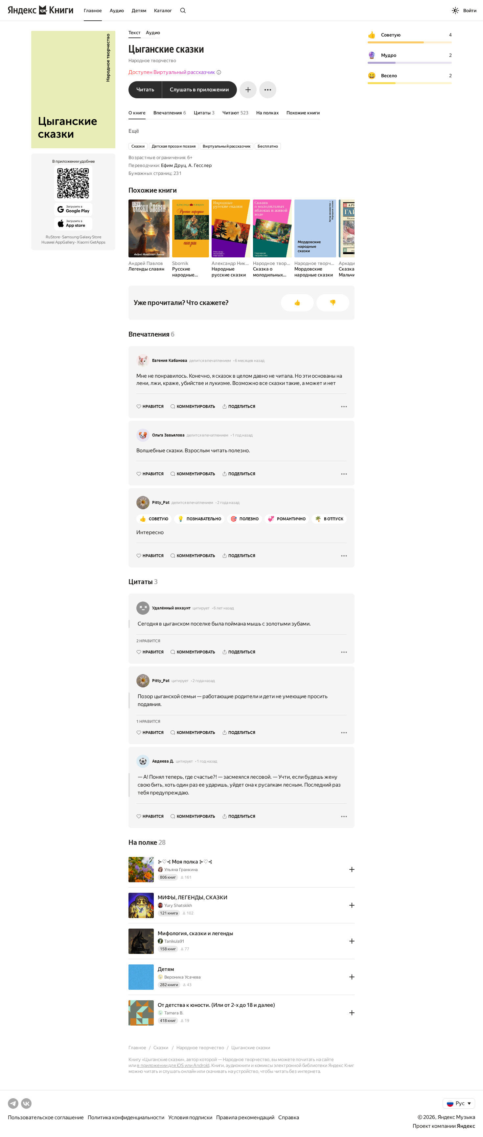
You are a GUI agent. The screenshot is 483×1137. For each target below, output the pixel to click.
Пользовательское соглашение (46, 1117)
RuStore (53, 237)
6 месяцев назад (249, 360)
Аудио (117, 10)
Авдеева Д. (163, 761)
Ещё (133, 131)
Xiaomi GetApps (91, 242)
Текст (134, 32)
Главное (93, 10)
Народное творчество (152, 60)
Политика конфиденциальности (126, 1117)
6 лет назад (224, 608)
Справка (288, 1117)
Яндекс (466, 1126)
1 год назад (242, 435)
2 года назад (228, 502)
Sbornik (180, 263)
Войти (469, 10)
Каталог (163, 10)
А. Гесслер (200, 165)
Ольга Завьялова (168, 435)
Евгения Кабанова (169, 360)
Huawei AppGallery (58, 242)
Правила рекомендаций (245, 1117)
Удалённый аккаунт (171, 608)
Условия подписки (190, 1117)
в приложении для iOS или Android (173, 1065)
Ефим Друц (173, 165)
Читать (145, 89)
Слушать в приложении (199, 89)
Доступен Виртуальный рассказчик (171, 72)
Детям (139, 10)
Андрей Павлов (145, 263)
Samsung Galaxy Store (81, 237)
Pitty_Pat (161, 502)
